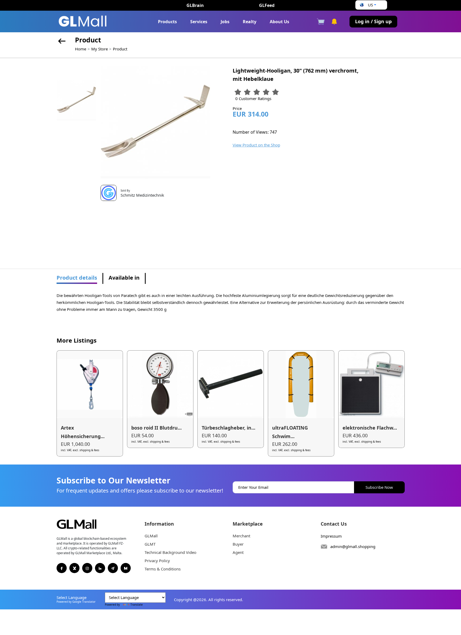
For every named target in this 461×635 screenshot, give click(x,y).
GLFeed (267, 5)
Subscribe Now (379, 487)
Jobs (225, 22)
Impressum (331, 536)
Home (80, 48)
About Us (279, 22)
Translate (136, 604)
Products (167, 22)
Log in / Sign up (373, 21)
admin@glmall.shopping (352, 546)
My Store (99, 48)
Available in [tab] (124, 277)
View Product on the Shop (256, 145)
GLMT (150, 544)
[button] (367, 5)
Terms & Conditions (163, 569)
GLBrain (195, 5)
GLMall (151, 535)
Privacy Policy (157, 560)
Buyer (238, 544)
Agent (238, 552)
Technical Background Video (170, 552)
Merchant (241, 535)
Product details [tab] (77, 277)
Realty (249, 22)
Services (198, 22)
